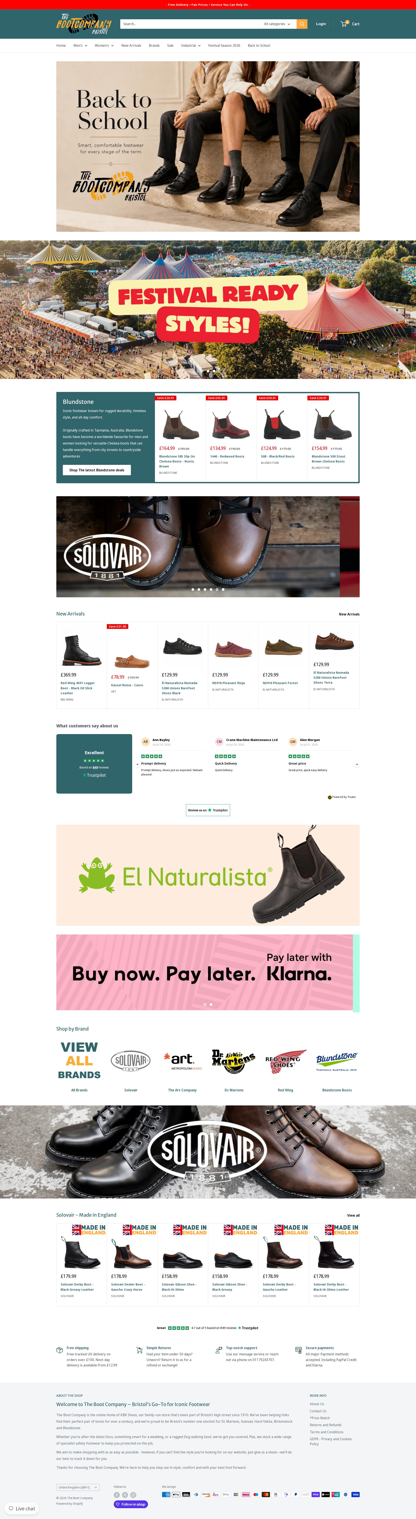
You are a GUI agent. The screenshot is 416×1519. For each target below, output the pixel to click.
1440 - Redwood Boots (227, 456)
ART (113, 691)
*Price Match (320, 1418)
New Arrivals (131, 45)
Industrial (188, 45)
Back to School (259, 45)
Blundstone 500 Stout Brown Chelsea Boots (328, 458)
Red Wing (67, 699)
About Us (317, 1403)
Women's (102, 45)
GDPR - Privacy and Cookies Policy (331, 1441)
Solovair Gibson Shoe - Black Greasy (229, 1286)
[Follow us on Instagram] (133, 1495)
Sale (170, 45)
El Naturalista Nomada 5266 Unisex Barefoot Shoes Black (179, 688)
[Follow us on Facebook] (117, 1495)
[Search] (302, 24)
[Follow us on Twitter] (125, 1495)
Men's (78, 45)
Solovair (67, 1296)
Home (61, 45)
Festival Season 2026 (224, 45)
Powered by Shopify (69, 1503)
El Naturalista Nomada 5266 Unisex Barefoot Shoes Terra (331, 677)
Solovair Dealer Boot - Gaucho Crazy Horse (128, 1286)
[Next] (358, 437)
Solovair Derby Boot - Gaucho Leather (279, 1286)
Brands (154, 45)
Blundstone (168, 473)
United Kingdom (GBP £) (74, 1487)
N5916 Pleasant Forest (280, 683)
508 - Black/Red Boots (278, 456)
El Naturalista (172, 699)
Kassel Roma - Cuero (127, 685)
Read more (222, 783)
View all (354, 1215)
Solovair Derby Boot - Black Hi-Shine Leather (331, 1286)
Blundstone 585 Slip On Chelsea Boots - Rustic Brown (177, 461)
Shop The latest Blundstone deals (96, 470)
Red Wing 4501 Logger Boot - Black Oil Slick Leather (78, 688)
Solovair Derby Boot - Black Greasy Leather (77, 1286)
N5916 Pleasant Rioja (228, 683)
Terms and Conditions (326, 1432)
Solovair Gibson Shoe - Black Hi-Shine (179, 1286)
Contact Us (318, 1410)
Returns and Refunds (325, 1424)
